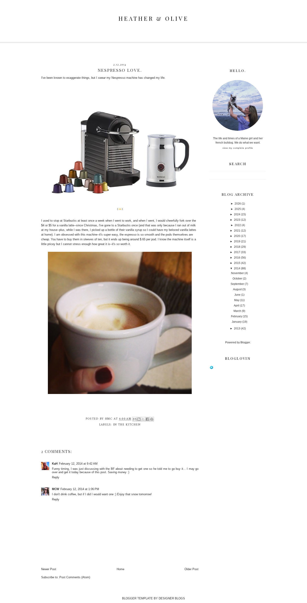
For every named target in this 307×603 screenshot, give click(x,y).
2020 (237, 236)
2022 (238, 225)
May (236, 300)
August (237, 289)
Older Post (191, 569)
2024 (237, 214)
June (237, 294)
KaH (55, 463)
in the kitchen (126, 424)
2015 (237, 263)
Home (120, 569)
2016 (237, 257)
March (237, 311)
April (236, 305)
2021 (237, 230)
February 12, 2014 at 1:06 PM (79, 489)
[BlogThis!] (139, 419)
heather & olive (153, 18)
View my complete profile (237, 148)
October (237, 278)
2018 (237, 246)
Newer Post (48, 569)
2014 (237, 268)
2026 (238, 203)
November (237, 273)
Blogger (245, 342)
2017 (237, 252)
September (237, 284)
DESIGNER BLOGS (172, 598)
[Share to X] (143, 419)
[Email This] (134, 419)
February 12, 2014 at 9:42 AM (78, 463)
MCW (55, 489)
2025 (238, 209)
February (236, 316)
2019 (237, 241)
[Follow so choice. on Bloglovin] (211, 368)
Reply (55, 477)
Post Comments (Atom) (74, 577)
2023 (237, 219)
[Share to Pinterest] (151, 419)
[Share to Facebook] (147, 419)
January (237, 321)
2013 (237, 328)
